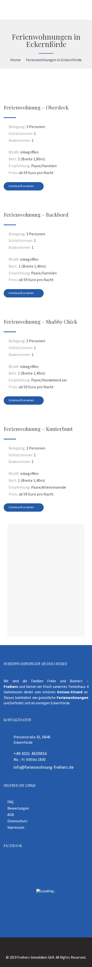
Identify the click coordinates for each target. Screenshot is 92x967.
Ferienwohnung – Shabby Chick (40, 321)
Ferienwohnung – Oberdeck (36, 107)
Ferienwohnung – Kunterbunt (38, 428)
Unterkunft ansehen (21, 186)
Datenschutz (17, 821)
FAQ (10, 802)
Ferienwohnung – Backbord (36, 214)
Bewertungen (18, 808)
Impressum (15, 827)
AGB (10, 814)
